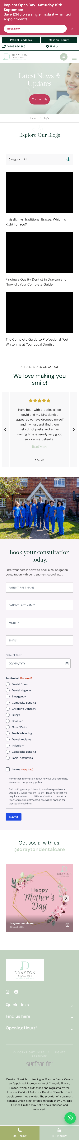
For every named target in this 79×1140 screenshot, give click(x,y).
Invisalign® (18, 745)
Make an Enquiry (59, 40)
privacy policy (34, 782)
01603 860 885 (16, 46)
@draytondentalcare (39, 849)
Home (33, 118)
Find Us (54, 46)
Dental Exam (19, 684)
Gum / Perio (19, 727)
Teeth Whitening (22, 733)
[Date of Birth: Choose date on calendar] (67, 663)
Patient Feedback (21, 40)
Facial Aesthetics (22, 758)
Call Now (20, 1136)
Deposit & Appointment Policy (26, 792)
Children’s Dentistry (24, 708)
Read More (39, 447)
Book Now (59, 1136)
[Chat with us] (70, 1118)
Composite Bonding (24, 702)
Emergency (19, 696)
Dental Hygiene (21, 690)
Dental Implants (21, 739)
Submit (13, 817)
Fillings (16, 715)
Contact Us (39, 99)
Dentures (17, 721)
